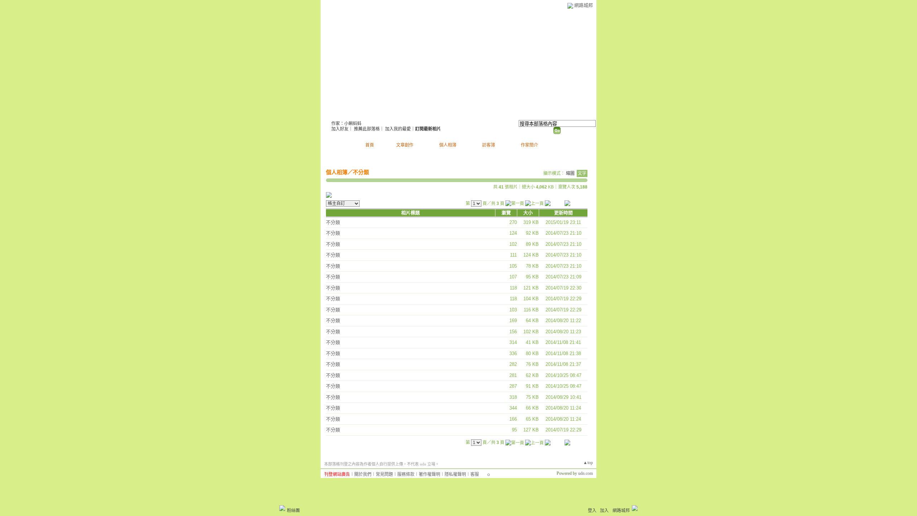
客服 (474, 474)
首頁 (369, 145)
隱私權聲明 (455, 474)
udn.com (585, 473)
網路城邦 (583, 5)
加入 (604, 510)
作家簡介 (529, 145)
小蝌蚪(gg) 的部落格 (371, 115)
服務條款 (405, 474)
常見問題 (384, 474)
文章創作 (404, 145)
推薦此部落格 (367, 129)
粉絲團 (293, 510)
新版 (434, 115)
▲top (588, 462)
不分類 (361, 172)
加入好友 (340, 129)
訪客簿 (488, 145)
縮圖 (570, 173)
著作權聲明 (429, 474)
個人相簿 (447, 145)
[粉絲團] (282, 508)
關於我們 (362, 474)
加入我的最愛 (398, 129)
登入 (592, 510)
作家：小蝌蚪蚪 (346, 123)
